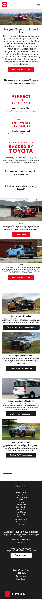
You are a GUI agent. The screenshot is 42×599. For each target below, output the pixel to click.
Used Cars (21, 509)
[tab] (21, 474)
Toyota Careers (21, 579)
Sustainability (21, 522)
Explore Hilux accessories (21, 368)
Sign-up (21, 524)
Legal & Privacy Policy (21, 570)
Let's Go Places (21, 492)
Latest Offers (21, 504)
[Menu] (38, 4)
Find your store (21, 555)
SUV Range (21, 514)
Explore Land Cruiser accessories (21, 327)
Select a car (21, 234)
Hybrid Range (21, 512)
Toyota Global (21, 576)
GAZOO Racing (21, 573)
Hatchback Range (21, 519)
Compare (21, 500)
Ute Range (21, 517)
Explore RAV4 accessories (21, 455)
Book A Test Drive (21, 497)
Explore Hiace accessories (21, 414)
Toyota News (21, 495)
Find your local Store (21, 69)
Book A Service (21, 507)
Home (21, 490)
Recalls (21, 502)
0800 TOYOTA (21, 539)
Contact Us (21, 542)
